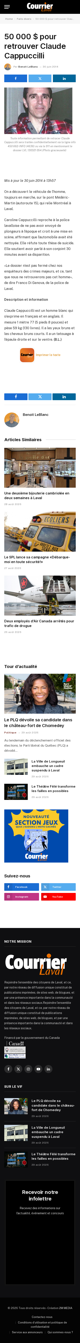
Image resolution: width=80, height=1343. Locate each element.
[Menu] (7, 7)
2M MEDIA (65, 1308)
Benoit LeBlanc (28, 66)
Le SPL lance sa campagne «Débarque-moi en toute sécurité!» (37, 559)
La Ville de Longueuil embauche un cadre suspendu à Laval (48, 765)
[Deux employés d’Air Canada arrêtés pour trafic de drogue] (40, 596)
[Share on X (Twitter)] (40, 78)
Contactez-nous (42, 1317)
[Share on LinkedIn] (64, 78)
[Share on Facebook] (15, 78)
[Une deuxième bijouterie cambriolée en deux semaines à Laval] (40, 468)
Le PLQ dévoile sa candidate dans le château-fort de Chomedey (53, 1105)
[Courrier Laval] (39, 7)
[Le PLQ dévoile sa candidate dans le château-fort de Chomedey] (40, 694)
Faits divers (24, 18)
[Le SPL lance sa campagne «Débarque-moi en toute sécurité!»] (40, 532)
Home (9, 18)
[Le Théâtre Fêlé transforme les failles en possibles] (16, 792)
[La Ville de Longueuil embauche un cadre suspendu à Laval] (16, 767)
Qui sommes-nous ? (60, 1332)
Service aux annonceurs (27, 1332)
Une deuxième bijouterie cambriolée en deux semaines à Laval (36, 495)
